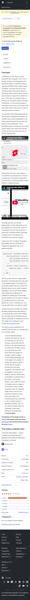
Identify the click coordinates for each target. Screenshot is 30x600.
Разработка (6, 63)
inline (26, 480)
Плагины (18, 540)
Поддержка (7, 67)
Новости (4, 537)
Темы (17, 537)
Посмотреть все (23, 512)
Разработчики (6, 554)
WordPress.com (7, 562)
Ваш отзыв (5, 512)
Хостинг (4, 540)
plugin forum (8, 424)
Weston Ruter (10, 44)
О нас (3, 534)
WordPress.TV (7, 557)
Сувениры (20, 557)
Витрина (18, 534)
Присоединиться (21, 548)
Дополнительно (7, 485)
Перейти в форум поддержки (11, 524)
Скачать (5, 48)
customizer (25, 476)
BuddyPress (6, 570)
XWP (6, 449)
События (18, 551)
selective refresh (19, 76)
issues (6, 422)
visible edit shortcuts (10, 105)
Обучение (5, 548)
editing (22, 480)
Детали (5, 54)
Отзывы (5, 58)
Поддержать (20, 554)
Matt (4, 565)
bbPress (5, 567)
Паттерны (19, 543)
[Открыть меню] (27, 2)
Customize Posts (14, 323)
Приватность (6, 543)
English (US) (25, 473)
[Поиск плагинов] (18, 18)
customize (18, 476)
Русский (7, 578)
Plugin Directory (6, 7)
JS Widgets (15, 321)
